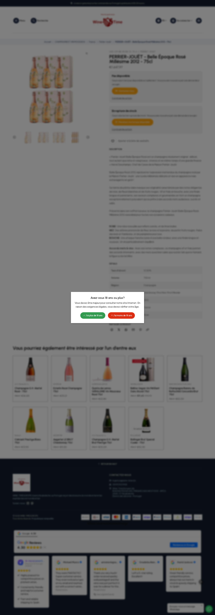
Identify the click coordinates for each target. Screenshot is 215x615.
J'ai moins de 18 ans (122, 315)
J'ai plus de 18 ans (93, 315)
